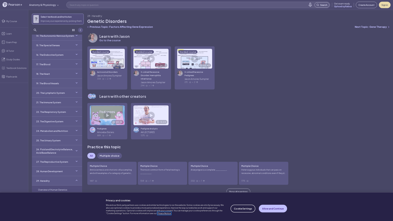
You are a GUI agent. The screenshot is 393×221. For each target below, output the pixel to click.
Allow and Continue (273, 208)
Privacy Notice (164, 213)
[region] (196, 206)
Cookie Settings (243, 208)
